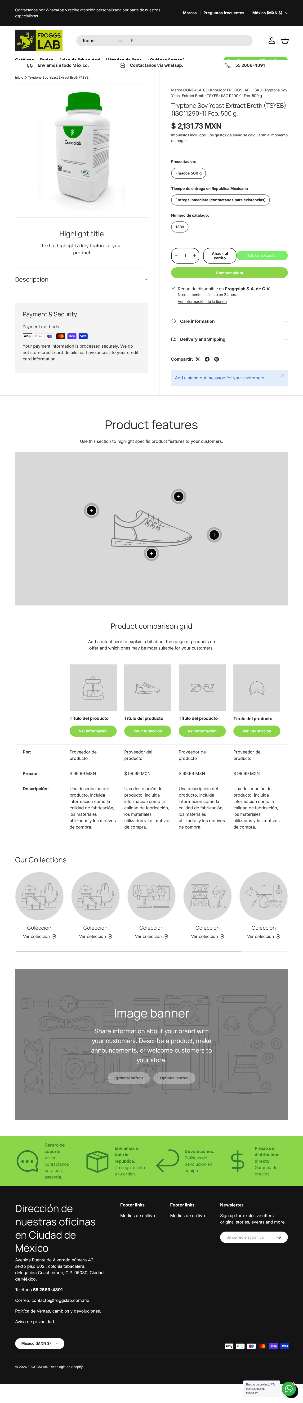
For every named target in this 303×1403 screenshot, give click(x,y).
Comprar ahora (229, 273)
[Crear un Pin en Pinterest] (216, 359)
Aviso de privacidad (34, 1321)
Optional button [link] (128, 1078)
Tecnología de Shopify (66, 1367)
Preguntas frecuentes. (224, 12)
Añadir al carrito (220, 255)
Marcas (190, 12)
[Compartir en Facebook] (207, 359)
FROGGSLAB (37, 1367)
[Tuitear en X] (197, 359)
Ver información (93, 731)
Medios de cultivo (137, 1215)
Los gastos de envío (225, 135)
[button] (285, 40)
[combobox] (164, 40)
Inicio (19, 77)
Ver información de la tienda (202, 301)
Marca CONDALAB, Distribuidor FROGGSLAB (210, 90)
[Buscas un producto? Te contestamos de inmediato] (289, 1389)
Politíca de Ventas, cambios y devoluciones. (58, 1311)
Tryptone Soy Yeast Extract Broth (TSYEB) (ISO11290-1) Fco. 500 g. (60, 77)
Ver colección (36, 936)
